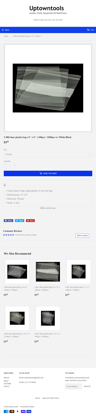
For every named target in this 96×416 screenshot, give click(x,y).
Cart (92, 30)
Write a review (82, 236)
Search (6, 378)
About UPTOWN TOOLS (7, 384)
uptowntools (13, 407)
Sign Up (87, 386)
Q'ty (5, 150)
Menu (7, 30)
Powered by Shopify (27, 407)
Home (6, 36)
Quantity (7, 161)
